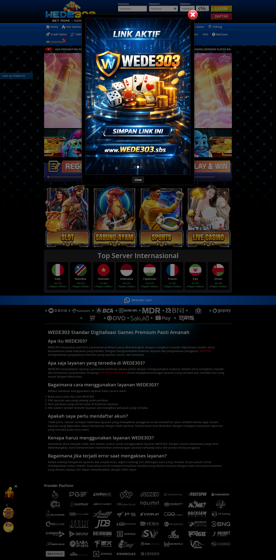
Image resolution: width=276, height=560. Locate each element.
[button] (193, 15)
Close (138, 180)
